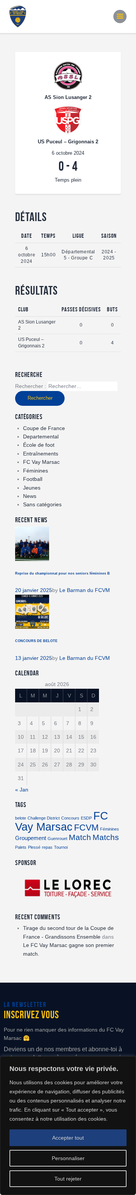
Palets (20, 847)
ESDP (86, 818)
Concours (70, 818)
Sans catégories (42, 504)
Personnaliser (68, 1158)
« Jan (21, 790)
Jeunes (31, 488)
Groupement (30, 838)
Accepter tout (68, 1138)
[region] (68, 1125)
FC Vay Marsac (41, 462)
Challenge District (44, 818)
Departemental (41, 436)
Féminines (35, 471)
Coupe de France (44, 428)
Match (80, 837)
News (29, 496)
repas (47, 847)
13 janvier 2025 (33, 658)
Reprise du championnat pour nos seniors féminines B (62, 573)
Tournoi (61, 847)
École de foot (38, 445)
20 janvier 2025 (33, 590)
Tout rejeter (68, 1179)
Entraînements (40, 454)
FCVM (86, 827)
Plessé (34, 847)
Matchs (106, 837)
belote (20, 818)
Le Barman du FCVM (84, 590)
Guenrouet (57, 838)
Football (32, 479)
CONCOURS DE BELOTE (36, 641)
